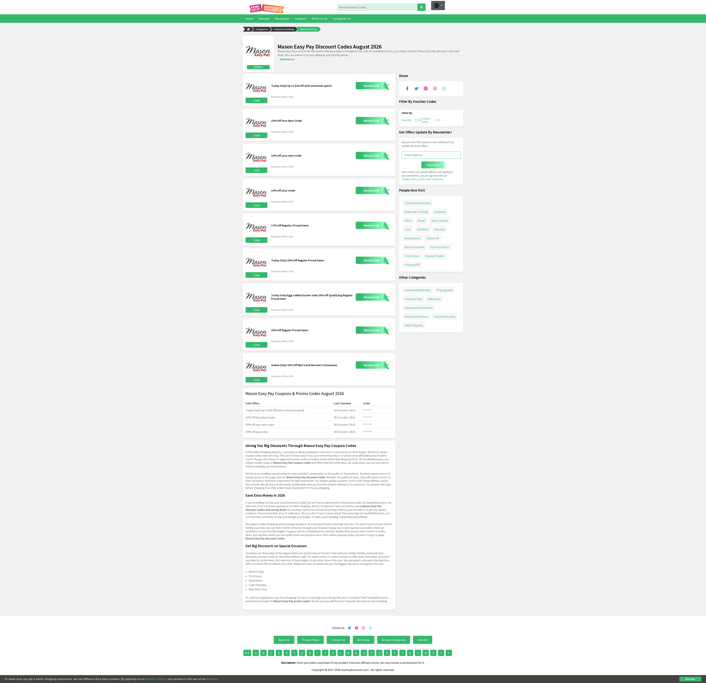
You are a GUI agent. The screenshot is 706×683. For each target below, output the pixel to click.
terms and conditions (431, 179)
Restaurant (282, 18)
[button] (438, 5)
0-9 (247, 653)
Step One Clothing (416, 211)
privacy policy (156, 678)
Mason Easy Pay (308, 29)
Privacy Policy (310, 640)
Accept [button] (690, 678)
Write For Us (319, 18)
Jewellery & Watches (418, 290)
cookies (212, 678)
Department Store (416, 316)
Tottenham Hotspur (417, 203)
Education (434, 299)
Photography (444, 290)
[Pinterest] (425, 88)
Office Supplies (414, 325)
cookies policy (410, 179)
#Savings (264, 18)
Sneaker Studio (434, 256)
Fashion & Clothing (284, 29)
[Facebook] (407, 88)
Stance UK (432, 238)
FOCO (408, 220)
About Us (284, 640)
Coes (408, 229)
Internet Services (444, 316)
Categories (340, 18)
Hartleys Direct (440, 247)
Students (300, 18)
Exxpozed (440, 211)
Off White (422, 229)
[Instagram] (434, 88)
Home (249, 18)
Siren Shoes (412, 256)
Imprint (423, 640)
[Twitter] (416, 88)
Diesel (421, 220)
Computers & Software (419, 307)
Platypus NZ (412, 264)
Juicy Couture (439, 220)
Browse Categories (394, 640)
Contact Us (338, 640)
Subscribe (433, 165)
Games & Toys (413, 299)
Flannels (439, 229)
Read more (287, 59)
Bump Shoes (412, 238)
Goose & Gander (415, 247)
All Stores (363, 640)
